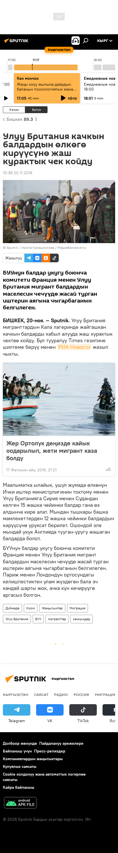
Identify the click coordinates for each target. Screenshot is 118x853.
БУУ (38, 619)
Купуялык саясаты (19, 766)
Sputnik (12, 247)
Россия (81, 694)
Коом (30, 608)
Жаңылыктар (52, 608)
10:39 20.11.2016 (17, 172)
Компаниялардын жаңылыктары (33, 758)
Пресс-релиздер (49, 751)
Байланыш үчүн (17, 751)
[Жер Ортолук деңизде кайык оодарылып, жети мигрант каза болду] (59, 399)
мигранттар (57, 619)
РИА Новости (74, 347)
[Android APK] (20, 803)
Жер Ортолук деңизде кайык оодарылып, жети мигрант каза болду (51, 450)
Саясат (41, 694)
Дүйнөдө (12, 608)
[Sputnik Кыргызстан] (17, 42)
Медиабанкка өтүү (71, 247)
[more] (108, 469)
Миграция (77, 608)
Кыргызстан (15, 694)
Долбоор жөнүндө (20, 743)
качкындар (81, 619)
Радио (61, 694)
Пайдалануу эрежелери (61, 743)
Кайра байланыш (18, 787)
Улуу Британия (16, 619)
